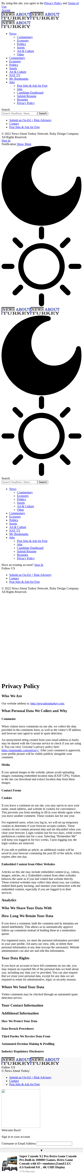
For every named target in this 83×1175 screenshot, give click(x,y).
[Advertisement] (41, 637)
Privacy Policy (53, 3)
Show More (24, 144)
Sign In (38, 564)
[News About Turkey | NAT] (30, 313)
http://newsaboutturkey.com (47, 703)
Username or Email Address (19, 1143)
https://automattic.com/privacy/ (20, 750)
